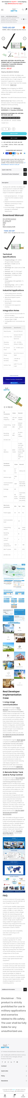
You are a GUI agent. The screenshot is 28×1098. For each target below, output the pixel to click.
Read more (13, 85)
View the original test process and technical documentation (13, 812)
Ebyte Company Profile (9, 226)
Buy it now (14, 138)
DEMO (4, 223)
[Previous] (3, 38)
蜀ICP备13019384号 (19, 1091)
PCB (4, 225)
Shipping (3, 72)
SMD (22, 144)
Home (2, 16)
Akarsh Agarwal (21, 740)
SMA (19, 144)
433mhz (11, 144)
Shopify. (12, 1091)
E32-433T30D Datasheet (9, 219)
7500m (16, 144)
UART (6, 146)
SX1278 (3, 146)
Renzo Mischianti (20, 778)
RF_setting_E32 (7, 221)
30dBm (6, 144)
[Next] (24, 38)
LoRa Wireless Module (11, 16)
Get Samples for (10, 1)
